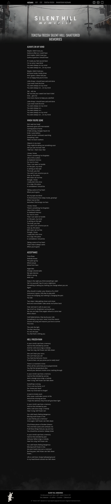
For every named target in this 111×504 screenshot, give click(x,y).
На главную (44, 497)
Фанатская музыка (63, 2)
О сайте (52, 497)
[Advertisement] (55, 474)
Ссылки (59, 497)
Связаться (67, 497)
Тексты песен (49, 2)
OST (36, 2)
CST (41, 2)
